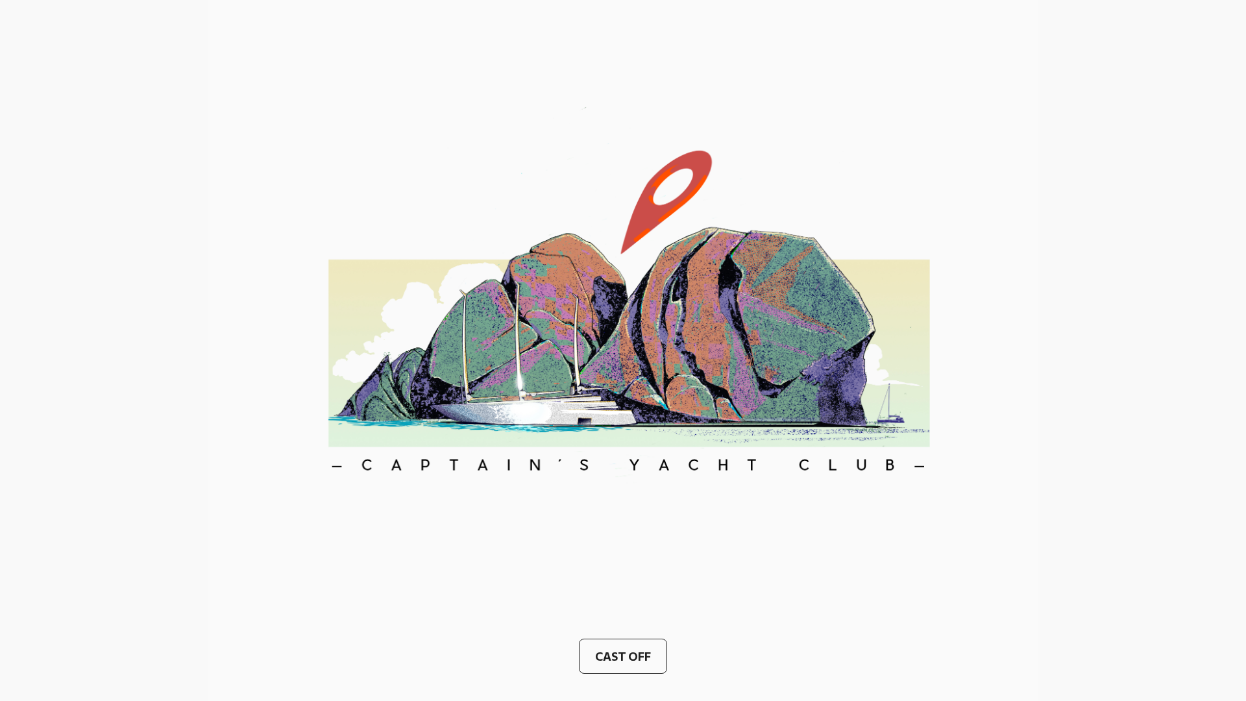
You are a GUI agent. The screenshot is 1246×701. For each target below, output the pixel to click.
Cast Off (623, 656)
